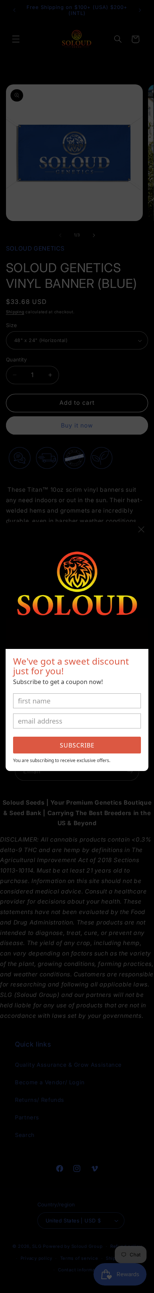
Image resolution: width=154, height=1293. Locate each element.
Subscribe (77, 745)
